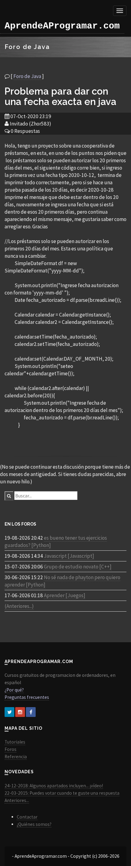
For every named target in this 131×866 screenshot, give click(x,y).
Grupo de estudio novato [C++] (78, 566)
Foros (10, 749)
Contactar (27, 817)
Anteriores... (17, 800)
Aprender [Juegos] (64, 595)
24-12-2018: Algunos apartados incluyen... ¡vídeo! (54, 786)
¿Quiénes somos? (34, 824)
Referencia (16, 756)
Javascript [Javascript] (69, 556)
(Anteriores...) (19, 606)
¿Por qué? (14, 690)
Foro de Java (27, 76)
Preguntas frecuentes (27, 697)
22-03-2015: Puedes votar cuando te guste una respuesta (62, 793)
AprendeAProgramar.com (62, 26)
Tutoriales (15, 742)
